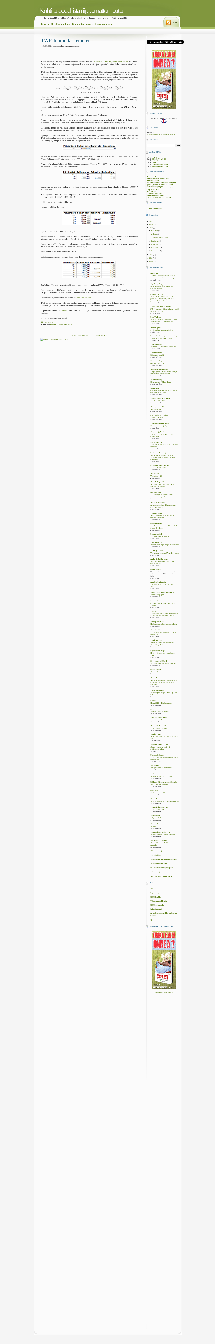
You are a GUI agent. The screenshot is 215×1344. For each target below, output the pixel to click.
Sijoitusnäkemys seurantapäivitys (161, 330)
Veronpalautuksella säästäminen (161, 768)
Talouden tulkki (156, 513)
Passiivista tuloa (156, 640)
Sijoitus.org (154, 893)
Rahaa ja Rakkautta (157, 503)
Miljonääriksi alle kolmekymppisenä (163, 859)
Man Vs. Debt (155, 317)
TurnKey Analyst (156, 551)
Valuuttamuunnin (157, 889)
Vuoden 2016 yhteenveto (158, 672)
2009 (151, 261)
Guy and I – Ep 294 (157, 363)
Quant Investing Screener (159, 920)
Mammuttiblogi (156, 534)
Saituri (153, 701)
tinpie (152, 709)
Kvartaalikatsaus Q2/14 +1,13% (161, 776)
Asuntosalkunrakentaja (159, 369)
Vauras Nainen (155, 799)
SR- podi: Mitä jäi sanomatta (160, 536)
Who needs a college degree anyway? (162, 426)
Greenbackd (154, 601)
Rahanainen (154, 765)
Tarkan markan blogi (158, 453)
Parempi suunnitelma (158, 407)
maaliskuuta (155, 247)
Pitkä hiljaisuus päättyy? (158, 467)
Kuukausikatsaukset (82, 24)
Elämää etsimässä (156, 824)
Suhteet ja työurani (156, 417)
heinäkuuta (155, 241)
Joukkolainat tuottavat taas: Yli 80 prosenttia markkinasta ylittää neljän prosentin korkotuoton (162, 299)
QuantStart (154, 388)
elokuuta (154, 234)
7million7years (155, 734)
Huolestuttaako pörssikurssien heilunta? (163, 624)
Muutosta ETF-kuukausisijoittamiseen (163, 347)
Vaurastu (153, 611)
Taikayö (153, 826)
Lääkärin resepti (156, 774)
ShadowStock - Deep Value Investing (163, 336)
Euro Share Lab (156, 542)
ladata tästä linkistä (83, 298)
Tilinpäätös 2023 (156, 476)
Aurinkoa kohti (155, 409)
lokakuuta (154, 231)
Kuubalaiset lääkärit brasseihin (160, 793)
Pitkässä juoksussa (157, 755)
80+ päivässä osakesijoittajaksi (161, 868)
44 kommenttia (47, 322)
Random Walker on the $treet (161, 876)
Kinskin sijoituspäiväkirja (160, 398)
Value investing (156, 851)
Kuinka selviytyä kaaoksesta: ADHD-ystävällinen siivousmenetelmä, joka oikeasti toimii (163, 457)
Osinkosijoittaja (156, 669)
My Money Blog (156, 284)
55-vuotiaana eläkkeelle (158, 661)
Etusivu (45, 24)
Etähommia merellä (157, 355)
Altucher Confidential (158, 582)
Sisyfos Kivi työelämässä (159, 415)
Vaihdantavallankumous (159, 744)
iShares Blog (155, 872)
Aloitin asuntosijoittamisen (159, 784)
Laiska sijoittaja (156, 344)
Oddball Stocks (156, 523)
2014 (151, 221)
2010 (151, 258)
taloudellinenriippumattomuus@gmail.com (161, 134)
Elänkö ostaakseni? (157, 690)
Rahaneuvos (154, 474)
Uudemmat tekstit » (99, 335)
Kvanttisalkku (155, 630)
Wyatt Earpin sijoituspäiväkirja (162, 592)
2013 (151, 224)
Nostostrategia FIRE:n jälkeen (160, 382)
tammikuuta (155, 251)
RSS (175, 22)
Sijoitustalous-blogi (157, 651)
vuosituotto (68, 325)
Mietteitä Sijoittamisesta (159, 807)
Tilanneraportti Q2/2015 (158, 728)
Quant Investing (156, 569)
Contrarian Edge (156, 361)
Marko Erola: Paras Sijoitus (163, 992)
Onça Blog (154, 790)
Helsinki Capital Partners (159, 482)
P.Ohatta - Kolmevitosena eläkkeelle (163, 782)
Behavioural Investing (158, 840)
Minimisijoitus (155, 855)
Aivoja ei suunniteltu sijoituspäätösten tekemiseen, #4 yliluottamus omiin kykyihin (163, 682)
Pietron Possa (155, 678)
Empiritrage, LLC (157, 432)
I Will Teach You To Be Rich (160, 307)
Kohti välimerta (156, 353)
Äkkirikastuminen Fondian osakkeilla (163, 663)
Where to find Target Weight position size (164, 545)
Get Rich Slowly (156, 492)
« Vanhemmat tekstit (80, 335)
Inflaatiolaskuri (156, 909)
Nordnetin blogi (156, 380)
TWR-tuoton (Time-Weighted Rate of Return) (110, 62)
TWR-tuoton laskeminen (66, 40)
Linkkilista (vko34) (157, 809)
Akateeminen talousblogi (159, 863)
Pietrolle (64, 310)
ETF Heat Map (156, 897)
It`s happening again (157, 595)
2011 (151, 255)
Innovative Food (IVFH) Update (161, 338)
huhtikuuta (155, 244)
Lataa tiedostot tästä (155, 208)
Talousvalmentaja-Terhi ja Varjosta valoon (164, 801)
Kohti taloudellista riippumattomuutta (81, 10)
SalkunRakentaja (156, 294)
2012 (151, 228)
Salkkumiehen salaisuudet (160, 832)
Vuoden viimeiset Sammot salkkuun (162, 835)
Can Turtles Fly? (156, 442)
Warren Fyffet (155, 328)
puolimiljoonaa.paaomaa (159, 465)
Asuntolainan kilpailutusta (159, 720)
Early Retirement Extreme (159, 423)
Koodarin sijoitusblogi (158, 717)
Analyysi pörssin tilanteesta (159, 711)
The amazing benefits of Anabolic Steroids (164, 553)
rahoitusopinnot (56, 325)
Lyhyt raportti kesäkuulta (158, 818)
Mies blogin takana (60, 24)
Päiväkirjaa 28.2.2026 (157, 401)
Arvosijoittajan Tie (157, 622)
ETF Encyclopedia (157, 905)
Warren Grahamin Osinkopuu (161, 726)
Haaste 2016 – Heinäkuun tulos (161, 703)
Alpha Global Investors (159, 559)
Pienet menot (155, 815)
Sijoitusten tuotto (103, 24)
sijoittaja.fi (154, 273)
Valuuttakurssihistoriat (158, 901)
